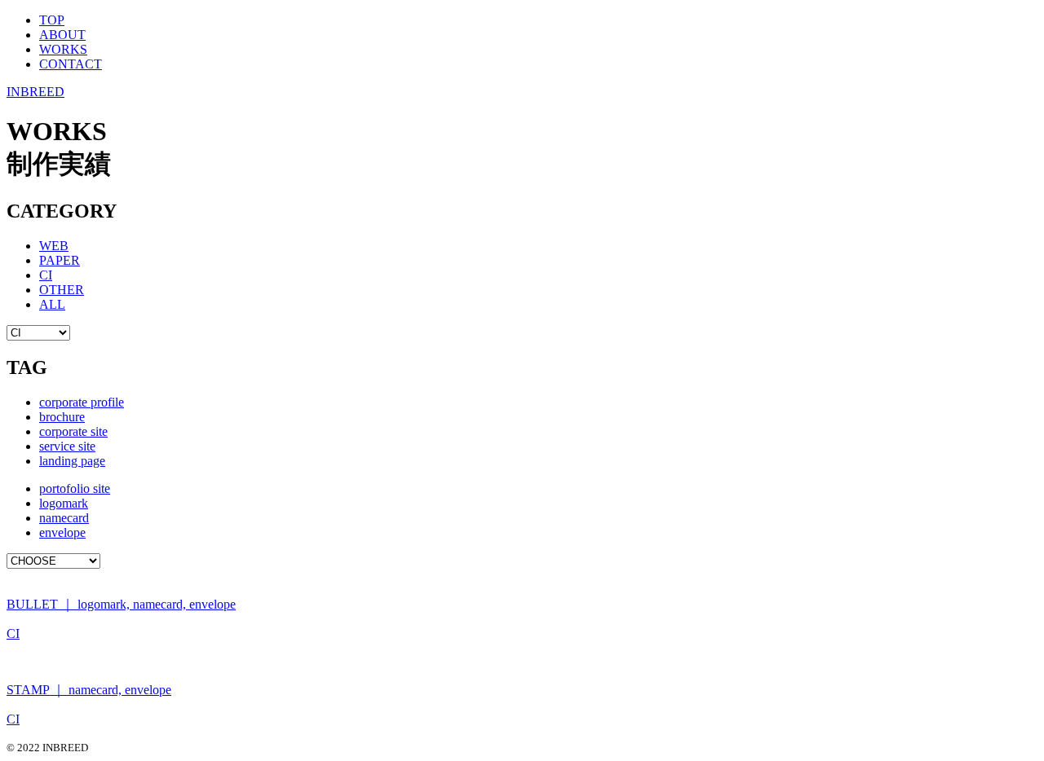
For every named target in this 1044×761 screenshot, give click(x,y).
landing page (72, 461)
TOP (51, 20)
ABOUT (62, 35)
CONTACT (70, 64)
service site (67, 446)
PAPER (59, 260)
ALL (52, 304)
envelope (62, 532)
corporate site (73, 431)
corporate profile (81, 402)
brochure (62, 417)
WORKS (63, 49)
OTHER (61, 290)
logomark (63, 503)
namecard (64, 518)
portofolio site (74, 488)
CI (45, 275)
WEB (54, 246)
